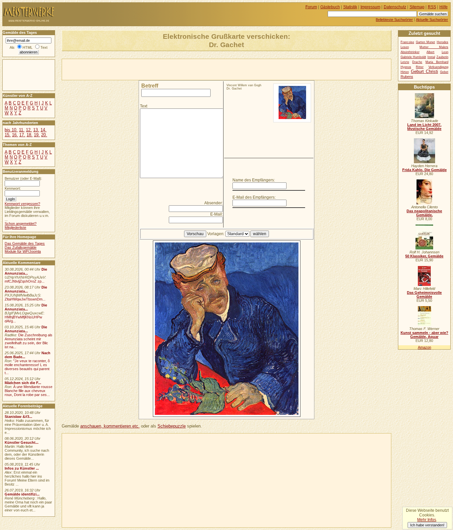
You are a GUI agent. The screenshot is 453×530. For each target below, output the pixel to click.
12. (29, 129)
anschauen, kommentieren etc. (110, 426)
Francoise (407, 42)
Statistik (350, 7)
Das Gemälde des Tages (25, 243)
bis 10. (11, 129)
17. (22, 134)
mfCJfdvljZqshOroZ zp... (24, 281)
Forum (311, 7)
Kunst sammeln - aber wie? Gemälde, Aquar (424, 335)
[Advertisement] (139, 69)
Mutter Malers (434, 47)
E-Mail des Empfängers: (254, 197)
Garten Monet (425, 42)
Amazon (424, 347)
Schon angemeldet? (20, 224)
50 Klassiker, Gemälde (424, 256)
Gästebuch (330, 7)
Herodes (442, 42)
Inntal (431, 57)
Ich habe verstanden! (427, 525)
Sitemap (417, 7)
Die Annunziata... (26, 271)
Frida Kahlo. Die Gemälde (424, 170)
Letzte (405, 62)
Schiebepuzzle (172, 426)
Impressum (370, 7)
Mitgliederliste (15, 228)
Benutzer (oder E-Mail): (23, 178)
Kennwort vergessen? (22, 204)
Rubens (407, 77)
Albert (430, 52)
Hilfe (443, 7)
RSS (432, 7)
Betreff (149, 86)
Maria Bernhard (436, 62)
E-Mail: (216, 214)
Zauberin (442, 57)
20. (44, 134)
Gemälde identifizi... (22, 494)
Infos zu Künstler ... (22, 468)
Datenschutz (395, 7)
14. (43, 129)
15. (8, 134)
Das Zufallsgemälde (20, 247)
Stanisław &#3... (18, 417)
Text (143, 106)
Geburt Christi (424, 71)
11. (22, 129)
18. (29, 134)
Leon (445, 52)
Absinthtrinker (410, 52)
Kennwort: (13, 188)
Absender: (213, 203)
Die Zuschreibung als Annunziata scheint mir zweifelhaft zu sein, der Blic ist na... (28, 341)
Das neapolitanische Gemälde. (424, 213)
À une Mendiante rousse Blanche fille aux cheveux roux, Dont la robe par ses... (28, 391)
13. (36, 129)
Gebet (444, 72)
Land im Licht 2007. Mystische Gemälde (424, 127)
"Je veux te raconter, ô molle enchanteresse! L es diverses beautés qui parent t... (27, 367)
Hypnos (406, 67)
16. (15, 134)
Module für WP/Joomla (23, 251)
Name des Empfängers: (253, 180)
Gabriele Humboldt (413, 57)
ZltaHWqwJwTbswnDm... (25, 299)
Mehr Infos (426, 519)
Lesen (405, 47)
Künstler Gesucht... (21, 442)
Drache (417, 62)
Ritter (419, 67)
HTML (27, 47)
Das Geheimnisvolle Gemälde (424, 294)
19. (37, 134)
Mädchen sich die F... (23, 383)
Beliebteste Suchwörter (394, 20)
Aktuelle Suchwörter (432, 20)
